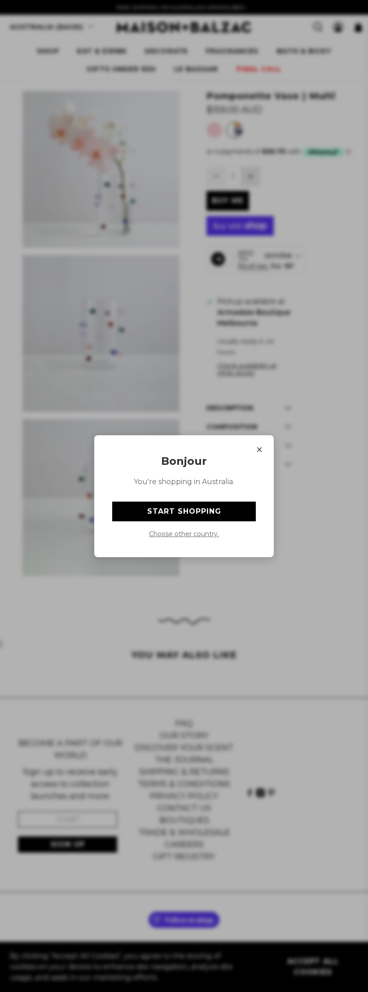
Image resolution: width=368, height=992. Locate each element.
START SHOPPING (184, 511)
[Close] (259, 449)
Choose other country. (184, 534)
